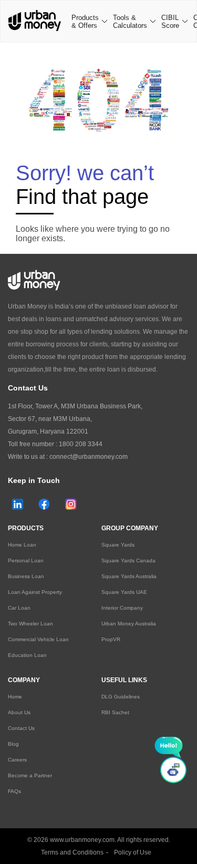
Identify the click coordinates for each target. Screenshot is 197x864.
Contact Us (21, 728)
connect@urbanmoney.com (88, 456)
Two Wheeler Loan (30, 623)
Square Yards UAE (124, 592)
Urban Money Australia (128, 623)
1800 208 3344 (80, 444)
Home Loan (22, 545)
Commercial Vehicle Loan (38, 639)
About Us (19, 712)
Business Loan (26, 576)
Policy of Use (132, 852)
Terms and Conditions (72, 852)
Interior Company (122, 608)
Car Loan (19, 608)
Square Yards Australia (129, 576)
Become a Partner (30, 775)
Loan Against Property (35, 592)
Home (15, 697)
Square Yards (117, 545)
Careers (17, 760)
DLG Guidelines (120, 697)
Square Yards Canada (128, 560)
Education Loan (27, 655)
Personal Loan (26, 560)
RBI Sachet (115, 712)
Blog (13, 744)
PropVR (110, 639)
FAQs (14, 791)
